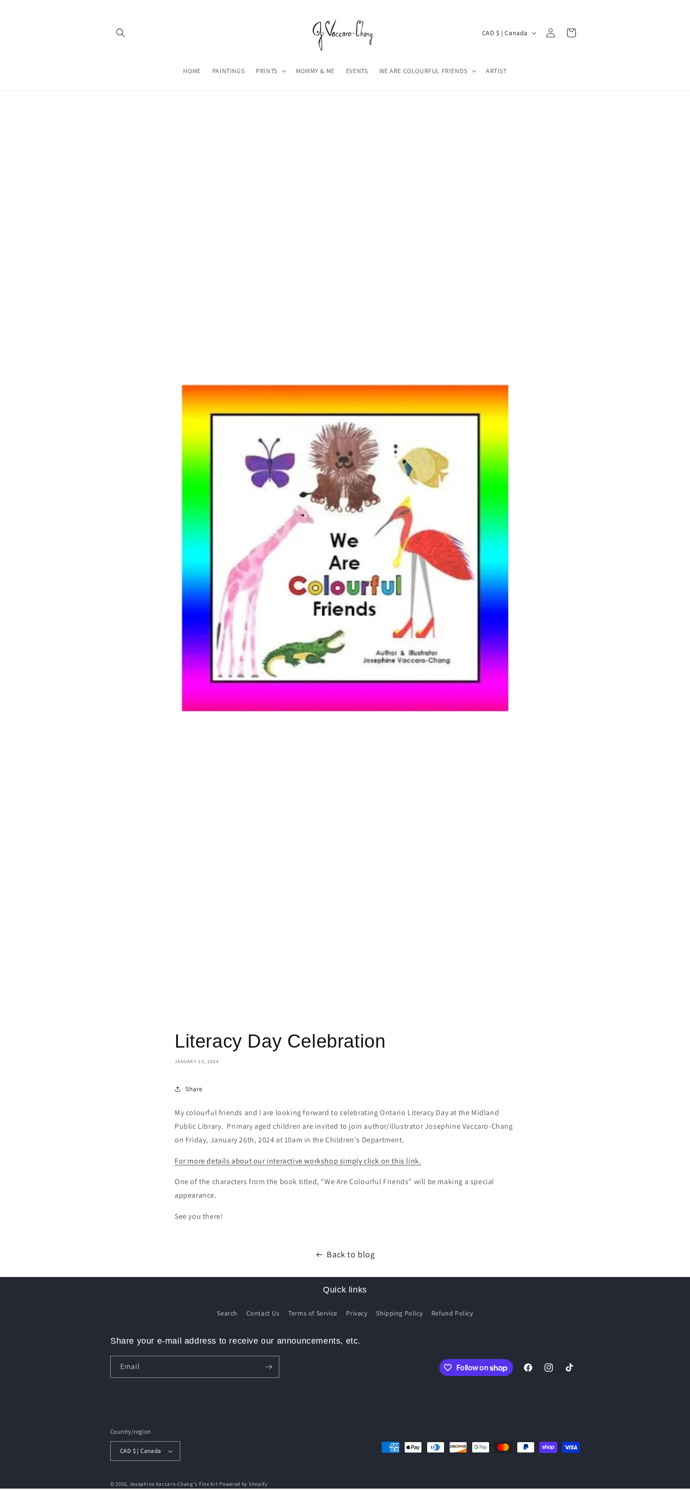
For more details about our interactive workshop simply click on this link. (298, 1161)
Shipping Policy (399, 1313)
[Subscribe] (268, 1367)
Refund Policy (452, 1313)
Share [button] (194, 1089)
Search (227, 1313)
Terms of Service (312, 1313)
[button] (120, 33)
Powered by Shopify (243, 1484)
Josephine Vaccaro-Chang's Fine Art (174, 1484)
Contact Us (263, 1313)
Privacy (356, 1313)
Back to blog (351, 1254)
